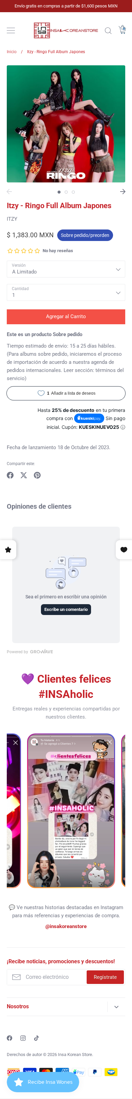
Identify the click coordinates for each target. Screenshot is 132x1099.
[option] (66, 123)
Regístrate (105, 977)
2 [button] (66, 192)
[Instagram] (23, 1038)
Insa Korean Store (75, 1054)
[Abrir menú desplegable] (116, 1007)
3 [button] (73, 192)
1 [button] (59, 192)
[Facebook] (9, 1038)
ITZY (12, 219)
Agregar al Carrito (66, 316)
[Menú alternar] (10, 30)
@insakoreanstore (66, 926)
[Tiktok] (36, 1038)
